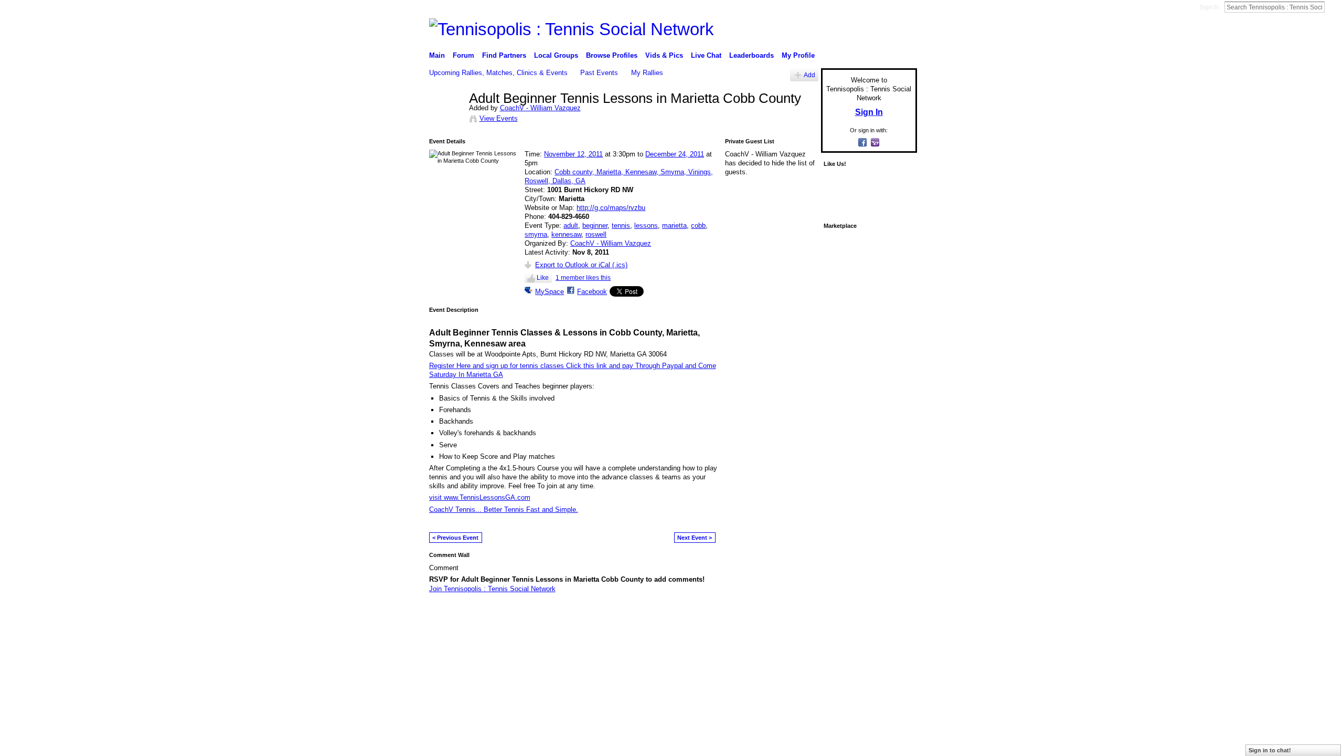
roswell (595, 234)
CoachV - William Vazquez (540, 108)
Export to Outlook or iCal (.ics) (581, 265)
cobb (698, 225)
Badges (798, 616)
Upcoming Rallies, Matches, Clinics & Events (498, 73)
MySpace (549, 292)
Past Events (599, 73)
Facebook (592, 292)
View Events (498, 118)
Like (543, 277)
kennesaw (566, 234)
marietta (674, 225)
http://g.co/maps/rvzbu (611, 208)
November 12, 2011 (573, 154)
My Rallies (647, 73)
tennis (621, 225)
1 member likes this (583, 277)
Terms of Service (893, 616)
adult (570, 225)
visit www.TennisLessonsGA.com (479, 497)
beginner (594, 225)
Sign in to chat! (1270, 750)
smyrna (536, 234)
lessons (646, 225)
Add (809, 74)
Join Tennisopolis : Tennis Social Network (492, 589)
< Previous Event (455, 537)
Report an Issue (839, 616)
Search (1333, 7)
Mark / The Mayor (509, 616)
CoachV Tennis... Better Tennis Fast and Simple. (503, 509)
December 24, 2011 (674, 154)
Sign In (1209, 7)
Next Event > (694, 537)
